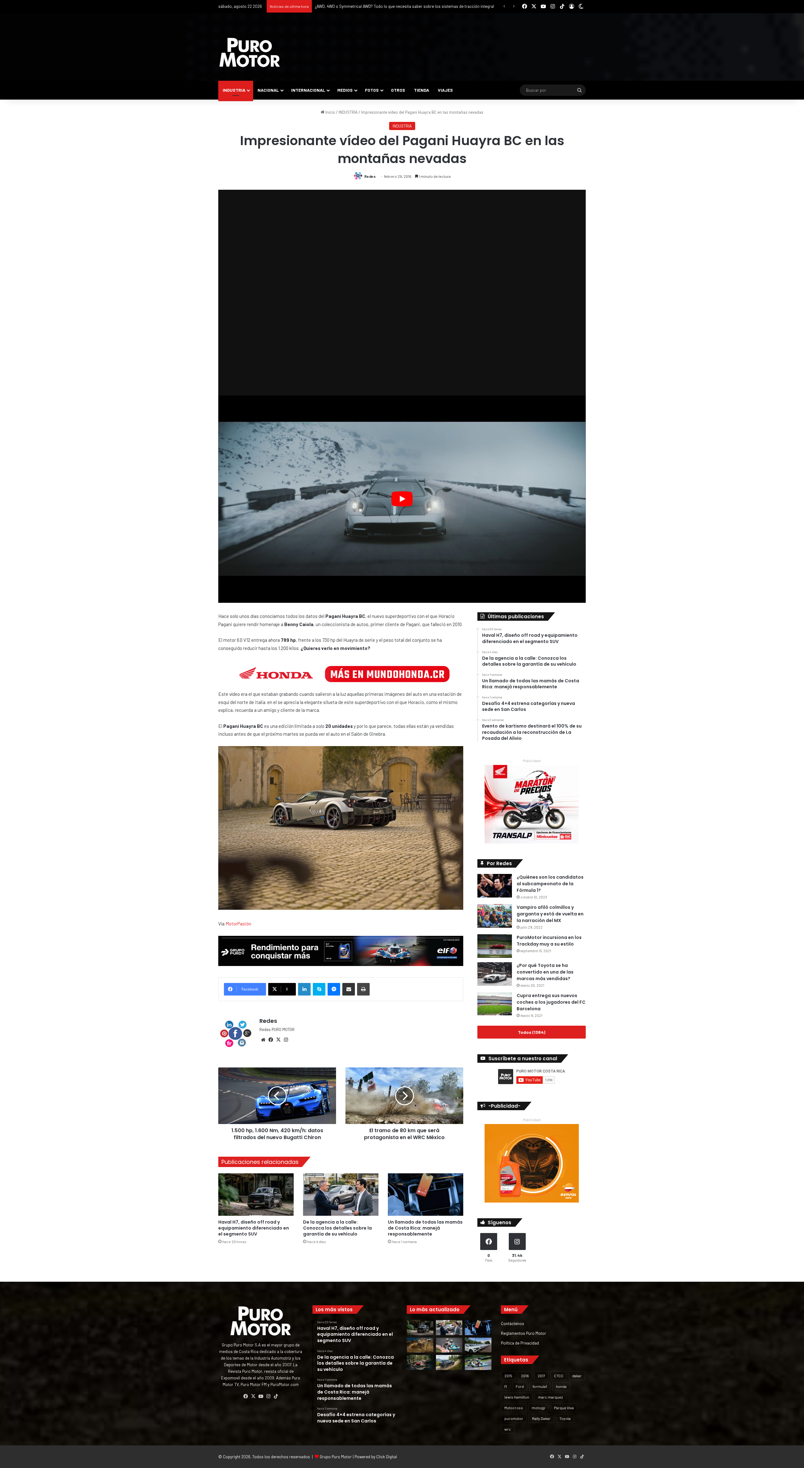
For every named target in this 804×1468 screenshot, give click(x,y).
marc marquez (550, 1397)
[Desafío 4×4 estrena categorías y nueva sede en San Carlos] (420, 1345)
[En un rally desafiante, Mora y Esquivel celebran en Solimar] (420, 1362)
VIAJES (445, 90)
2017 (541, 1375)
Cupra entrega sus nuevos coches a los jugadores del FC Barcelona (551, 1002)
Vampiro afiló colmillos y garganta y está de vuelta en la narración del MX (550, 914)
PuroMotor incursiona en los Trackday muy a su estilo (549, 940)
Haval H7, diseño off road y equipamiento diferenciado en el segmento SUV (253, 1228)
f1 (505, 1386)
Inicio (329, 112)
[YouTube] (260, 1396)
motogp (538, 1407)
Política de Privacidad (520, 1342)
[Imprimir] (363, 989)
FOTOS (372, 90)
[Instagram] (286, 1040)
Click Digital (386, 1456)
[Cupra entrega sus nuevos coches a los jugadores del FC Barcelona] (494, 1003)
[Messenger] (334, 989)
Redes (370, 176)
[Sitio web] (263, 1040)
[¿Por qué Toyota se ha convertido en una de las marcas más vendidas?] (494, 974)
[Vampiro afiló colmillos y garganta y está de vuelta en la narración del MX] (494, 916)
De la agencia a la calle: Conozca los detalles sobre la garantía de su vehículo (337, 1228)
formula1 (540, 1386)
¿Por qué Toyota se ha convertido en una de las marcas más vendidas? (545, 972)
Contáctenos (512, 1323)
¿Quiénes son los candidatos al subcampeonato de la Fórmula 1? (550, 883)
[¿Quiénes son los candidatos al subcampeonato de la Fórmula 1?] (494, 886)
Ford (520, 1386)
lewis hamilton (516, 1397)
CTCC (558, 1375)
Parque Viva (564, 1407)
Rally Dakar (541, 1418)
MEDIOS (345, 90)
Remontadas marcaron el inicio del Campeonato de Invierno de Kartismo (380, 6)
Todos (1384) (531, 1032)
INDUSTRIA (234, 90)
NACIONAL (268, 90)
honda (561, 1386)
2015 (508, 1375)
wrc (507, 1429)
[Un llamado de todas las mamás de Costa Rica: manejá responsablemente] (425, 1194)
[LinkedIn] (304, 989)
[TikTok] (276, 1396)
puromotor (513, 1418)
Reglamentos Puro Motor (523, 1333)
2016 (525, 1375)
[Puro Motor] (249, 52)
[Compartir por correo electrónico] (348, 989)
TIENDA (421, 90)
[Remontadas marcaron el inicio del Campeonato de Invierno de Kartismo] (478, 1362)
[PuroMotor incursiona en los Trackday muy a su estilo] (494, 946)
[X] (278, 1040)
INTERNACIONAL (308, 90)
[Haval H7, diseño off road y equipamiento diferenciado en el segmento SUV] (256, 1194)
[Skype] (319, 989)
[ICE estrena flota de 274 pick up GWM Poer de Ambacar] (478, 1345)
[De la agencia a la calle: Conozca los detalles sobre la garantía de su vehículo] (340, 1194)
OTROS (398, 90)
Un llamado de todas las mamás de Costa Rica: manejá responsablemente (425, 1228)
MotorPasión (238, 923)
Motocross (513, 1407)
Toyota (565, 1418)
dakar (577, 1375)
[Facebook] (270, 1040)
